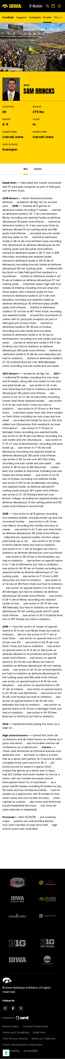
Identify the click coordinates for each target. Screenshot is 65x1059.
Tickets (58, 18)
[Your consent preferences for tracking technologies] (6, 1053)
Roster (47, 17)
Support (21, 17)
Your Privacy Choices (15, 1038)
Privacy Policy (10, 1026)
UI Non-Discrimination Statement (22, 1044)
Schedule (35, 17)
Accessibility (31, 1051)
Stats (38, 169)
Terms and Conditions (15, 1032)
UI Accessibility (11, 1051)
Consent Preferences (35, 1026)
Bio (26, 169)
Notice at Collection (44, 1038)
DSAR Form (39, 1032)
